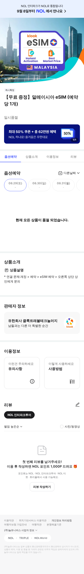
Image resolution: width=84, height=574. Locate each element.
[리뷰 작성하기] (77, 404)
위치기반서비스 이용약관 (32, 520)
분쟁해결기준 (54, 524)
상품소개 (31, 157)
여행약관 (37, 524)
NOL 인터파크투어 (19, 415)
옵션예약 (10, 157)
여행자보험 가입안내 (15, 524)
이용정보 (52, 157)
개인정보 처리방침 (62, 520)
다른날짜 (70, 173)
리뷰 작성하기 (42, 486)
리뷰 (74, 157)
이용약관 (9, 520)
